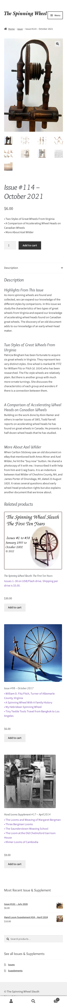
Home (11, 29)
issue (20, 29)
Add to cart (30, 245)
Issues (11, 964)
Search (33, 1001)
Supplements (15, 971)
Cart (51, 998)
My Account (11, 1001)
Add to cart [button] (14, 607)
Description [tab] (11, 268)
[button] (57, 44)
